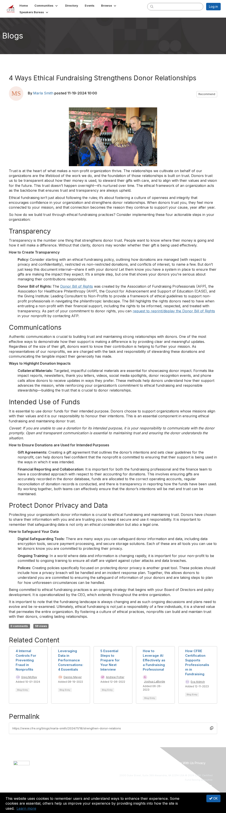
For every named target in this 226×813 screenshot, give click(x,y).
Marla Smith (43, 93)
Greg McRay (29, 677)
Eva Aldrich (198, 681)
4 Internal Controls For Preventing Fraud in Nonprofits (26, 660)
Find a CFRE (158, 763)
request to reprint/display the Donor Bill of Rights (174, 311)
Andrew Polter (115, 677)
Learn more (26, 808)
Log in (213, 6)
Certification (82, 763)
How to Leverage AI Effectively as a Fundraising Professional (154, 660)
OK (215, 798)
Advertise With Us (181, 763)
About (68, 763)
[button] (46, 5)
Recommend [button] (206, 94)
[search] (151, 6)
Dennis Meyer (73, 677)
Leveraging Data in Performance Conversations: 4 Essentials (70, 660)
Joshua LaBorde (154, 681)
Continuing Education (133, 763)
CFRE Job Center (104, 763)
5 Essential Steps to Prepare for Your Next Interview (110, 660)
